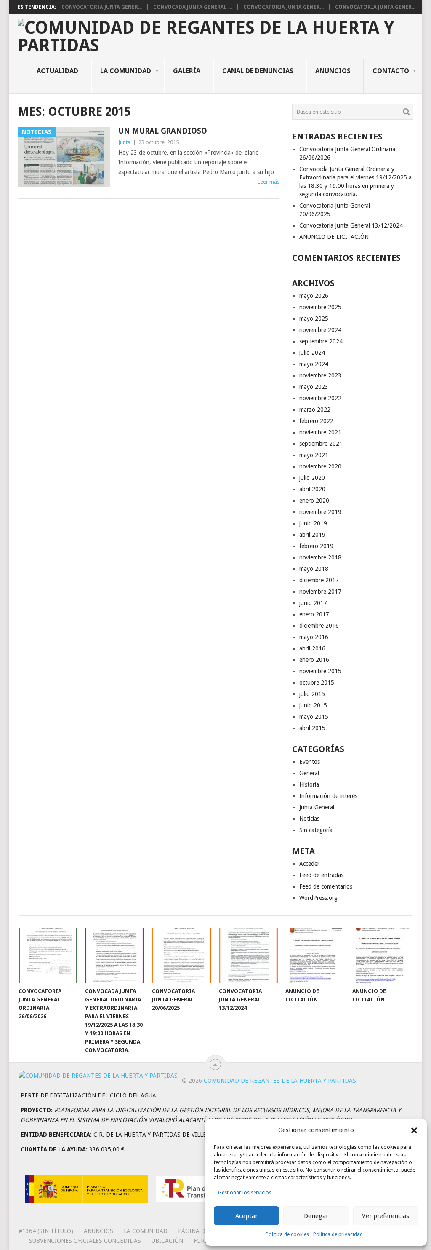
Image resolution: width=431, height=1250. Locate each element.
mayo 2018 (313, 568)
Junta (124, 142)
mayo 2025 (313, 318)
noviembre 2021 (320, 432)
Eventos (309, 761)
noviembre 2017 (320, 591)
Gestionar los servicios (244, 1193)
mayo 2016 (313, 637)
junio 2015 (313, 705)
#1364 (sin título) (46, 1231)
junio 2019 (313, 523)
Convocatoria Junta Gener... (101, 7)
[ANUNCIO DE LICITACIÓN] (314, 955)
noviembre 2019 (320, 512)
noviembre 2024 (320, 330)
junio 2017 (313, 603)
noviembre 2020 (320, 466)
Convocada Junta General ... (192, 7)
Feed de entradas (321, 875)
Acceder (309, 863)
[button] (414, 1130)
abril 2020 (312, 489)
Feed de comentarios (325, 886)
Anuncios (333, 71)
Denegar (316, 1216)
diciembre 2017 (319, 580)
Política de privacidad (338, 1234)
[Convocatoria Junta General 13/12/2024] (248, 955)
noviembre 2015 (320, 671)
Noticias (309, 818)
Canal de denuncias (257, 71)
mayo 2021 (313, 455)
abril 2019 (312, 534)
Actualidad (57, 71)
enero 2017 (314, 614)
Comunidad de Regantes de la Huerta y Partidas (280, 1080)
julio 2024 (312, 352)
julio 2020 (312, 477)
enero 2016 (314, 659)
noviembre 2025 (320, 307)
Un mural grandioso (162, 130)
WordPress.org (318, 897)
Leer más (268, 182)
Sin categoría (316, 830)
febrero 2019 (316, 546)
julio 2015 (312, 694)
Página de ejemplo (206, 1231)
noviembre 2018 (320, 557)
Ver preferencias (385, 1216)
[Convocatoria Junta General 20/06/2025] (181, 955)
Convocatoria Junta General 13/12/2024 (351, 225)
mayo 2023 (313, 386)
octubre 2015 (316, 682)
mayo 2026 (313, 295)
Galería (186, 71)
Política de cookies (287, 1234)
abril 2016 (312, 648)
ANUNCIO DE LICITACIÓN (334, 236)
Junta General (316, 807)
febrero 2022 (316, 421)
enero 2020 (314, 500)
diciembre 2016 (319, 625)
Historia (309, 784)
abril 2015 (312, 728)
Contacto (390, 71)
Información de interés (328, 795)
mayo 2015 (313, 716)
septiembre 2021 (321, 443)
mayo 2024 (313, 364)
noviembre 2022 (320, 398)
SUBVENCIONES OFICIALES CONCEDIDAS (85, 1240)
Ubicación (167, 1240)
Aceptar (246, 1216)
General (309, 773)
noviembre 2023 (320, 375)
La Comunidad (125, 71)
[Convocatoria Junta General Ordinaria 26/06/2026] (48, 955)
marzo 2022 (314, 409)
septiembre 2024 (321, 341)
